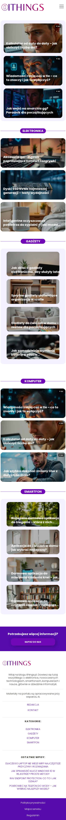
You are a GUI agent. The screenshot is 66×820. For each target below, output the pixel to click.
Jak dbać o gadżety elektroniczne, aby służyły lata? (36, 270)
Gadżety (33, 241)
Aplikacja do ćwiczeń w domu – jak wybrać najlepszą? (36, 548)
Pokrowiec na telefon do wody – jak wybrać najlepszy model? (33, 787)
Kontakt (33, 710)
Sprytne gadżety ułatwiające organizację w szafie (34, 297)
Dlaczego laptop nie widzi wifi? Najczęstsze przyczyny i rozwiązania (33, 765)
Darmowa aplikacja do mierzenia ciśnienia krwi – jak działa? (34, 575)
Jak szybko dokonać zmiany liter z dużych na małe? (30, 473)
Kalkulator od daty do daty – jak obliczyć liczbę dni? (31, 45)
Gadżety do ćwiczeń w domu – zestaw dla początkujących (35, 325)
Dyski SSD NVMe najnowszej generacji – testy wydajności (26, 191)
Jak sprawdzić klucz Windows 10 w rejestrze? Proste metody (33, 772)
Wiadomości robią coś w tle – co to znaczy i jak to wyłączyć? (31, 78)
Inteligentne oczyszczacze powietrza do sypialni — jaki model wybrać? (30, 223)
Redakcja (33, 704)
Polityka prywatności (33, 803)
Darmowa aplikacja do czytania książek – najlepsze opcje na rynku (33, 603)
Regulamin (33, 815)
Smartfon (33, 491)
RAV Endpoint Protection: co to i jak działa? (33, 780)
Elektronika (33, 131)
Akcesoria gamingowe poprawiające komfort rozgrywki (29, 159)
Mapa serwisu (33, 809)
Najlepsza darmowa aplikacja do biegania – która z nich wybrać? (35, 520)
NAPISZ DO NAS (33, 642)
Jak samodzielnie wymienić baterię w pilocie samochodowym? (33, 353)
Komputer (33, 381)
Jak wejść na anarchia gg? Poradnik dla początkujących (29, 110)
